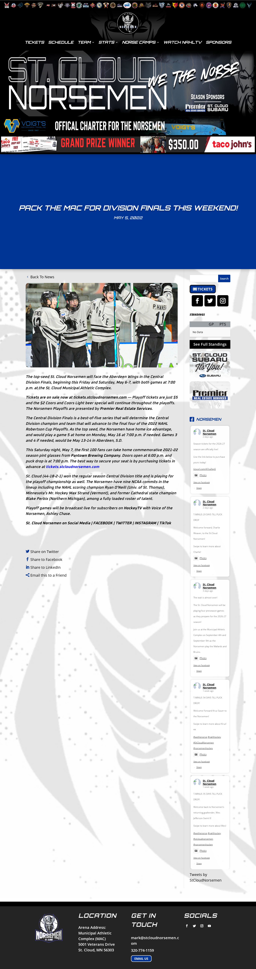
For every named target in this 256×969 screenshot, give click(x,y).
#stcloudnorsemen (203, 838)
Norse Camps (138, 42)
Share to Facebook (46, 559)
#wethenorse (200, 737)
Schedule (60, 42)
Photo (203, 475)
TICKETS (205, 289)
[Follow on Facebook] (197, 300)
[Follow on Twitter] (210, 300)
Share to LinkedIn (45, 567)
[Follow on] (187, 926)
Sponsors (218, 42)
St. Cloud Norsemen (209, 432)
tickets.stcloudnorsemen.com (100, 397)
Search (224, 278)
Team (84, 42)
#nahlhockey (214, 737)
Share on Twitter (44, 551)
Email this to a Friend (48, 575)
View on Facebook (201, 482)
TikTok (165, 523)
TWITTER (123, 523)
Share (199, 488)
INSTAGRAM (145, 523)
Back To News (42, 276)
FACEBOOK (102, 523)
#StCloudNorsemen (203, 742)
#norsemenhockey (203, 748)
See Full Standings (210, 344)
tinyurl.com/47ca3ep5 (204, 469)
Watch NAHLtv (182, 42)
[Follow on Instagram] (222, 300)
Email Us (141, 958)
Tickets (34, 42)
